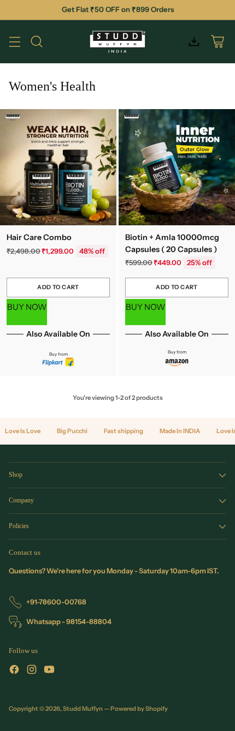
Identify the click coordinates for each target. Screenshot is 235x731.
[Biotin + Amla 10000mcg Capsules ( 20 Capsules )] (177, 167)
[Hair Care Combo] (58, 167)
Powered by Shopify (139, 708)
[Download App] (194, 42)
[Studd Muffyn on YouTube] (49, 671)
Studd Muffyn (83, 708)
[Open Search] (36, 42)
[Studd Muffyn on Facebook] (14, 671)
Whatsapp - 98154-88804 (68, 622)
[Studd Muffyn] (117, 41)
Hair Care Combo (39, 237)
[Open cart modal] (217, 42)
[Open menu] (14, 42)
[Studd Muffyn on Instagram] (31, 671)
